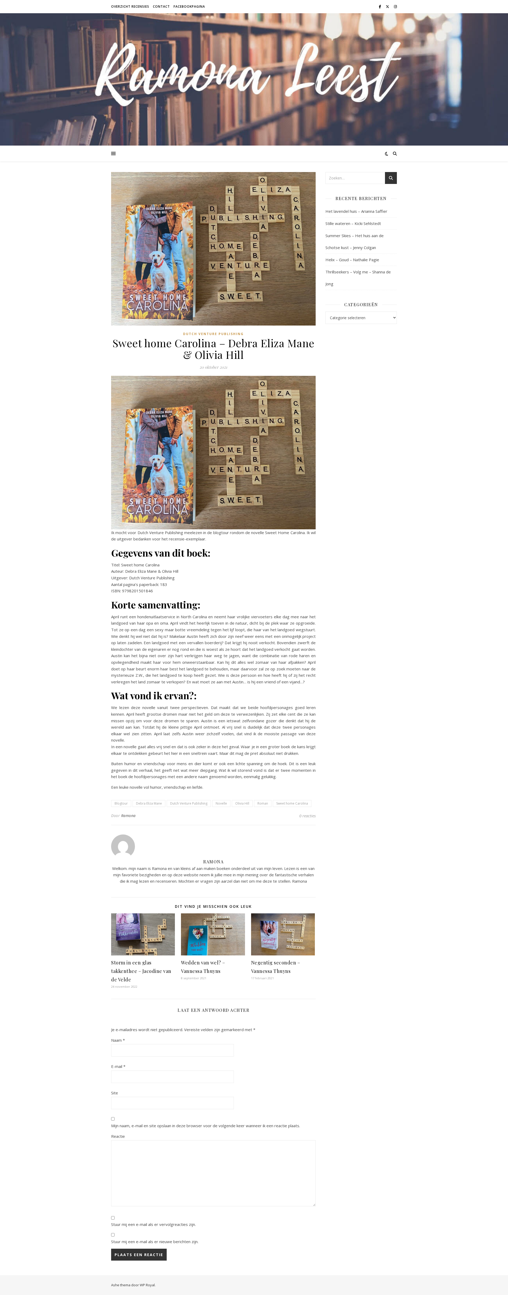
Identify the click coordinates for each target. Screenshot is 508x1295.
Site (114, 1092)
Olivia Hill (242, 803)
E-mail (118, 1066)
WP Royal (147, 1285)
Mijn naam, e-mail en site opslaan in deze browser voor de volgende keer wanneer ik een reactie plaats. (205, 1125)
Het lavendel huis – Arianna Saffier (356, 211)
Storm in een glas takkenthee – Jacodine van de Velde (141, 971)
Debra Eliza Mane (149, 803)
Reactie (118, 1136)
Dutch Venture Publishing (213, 334)
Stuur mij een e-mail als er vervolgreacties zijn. (153, 1224)
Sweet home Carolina (292, 803)
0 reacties (307, 815)
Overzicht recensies (130, 6)
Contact (161, 6)
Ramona (128, 815)
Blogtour (121, 803)
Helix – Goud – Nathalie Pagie (352, 259)
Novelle (221, 803)
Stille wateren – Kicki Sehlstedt (353, 223)
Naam (118, 1040)
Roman (262, 803)
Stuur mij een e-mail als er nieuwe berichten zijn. (154, 1241)
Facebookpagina (189, 6)
